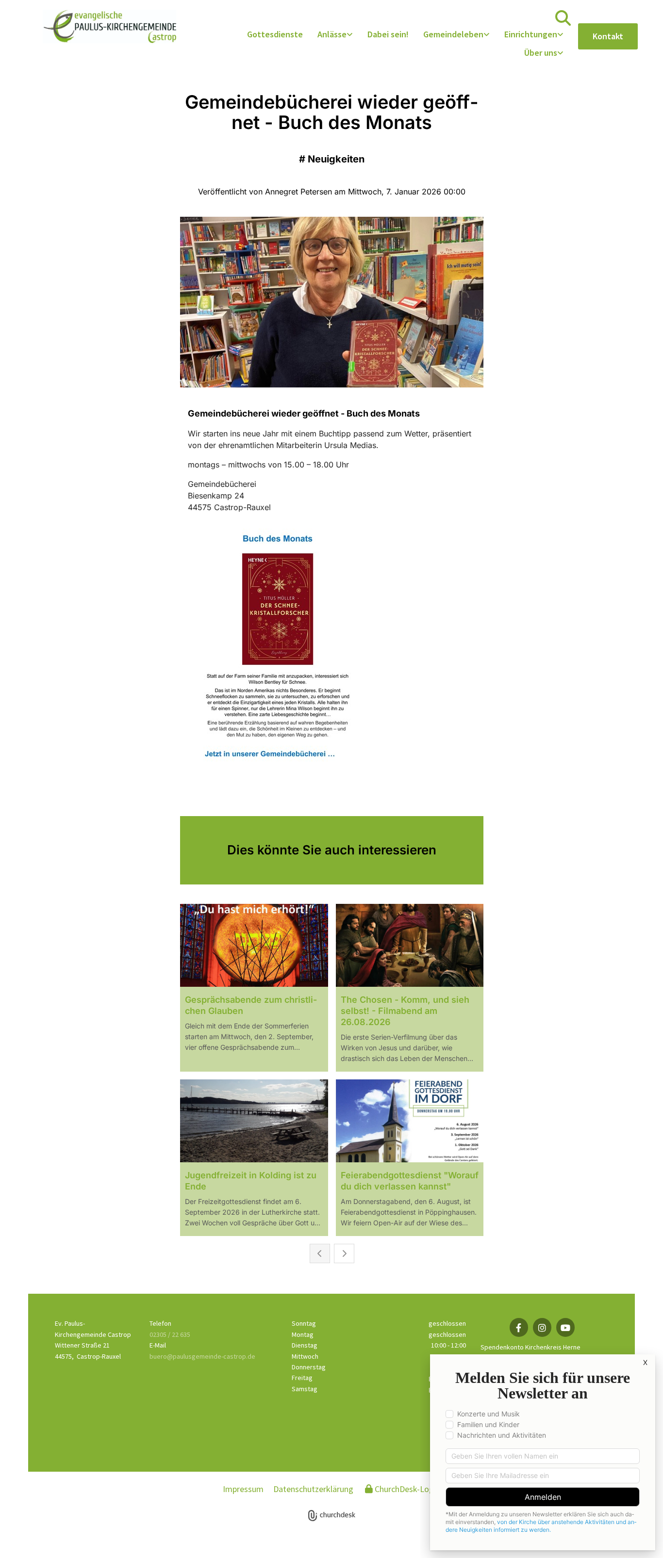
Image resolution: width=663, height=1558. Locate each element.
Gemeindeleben (453, 34)
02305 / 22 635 (169, 1334)
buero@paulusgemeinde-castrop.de (202, 1356)
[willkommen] (109, 26)
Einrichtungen (530, 34)
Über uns (540, 52)
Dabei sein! (388, 34)
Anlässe (332, 34)
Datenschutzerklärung (313, 1488)
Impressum (243, 1488)
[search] (563, 18)
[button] (608, 36)
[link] (335, 35)
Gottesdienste (275, 34)
